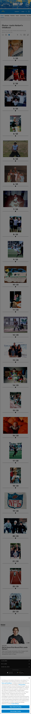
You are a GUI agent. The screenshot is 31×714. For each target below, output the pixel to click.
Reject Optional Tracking (15, 706)
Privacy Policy (22, 684)
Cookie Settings (15, 703)
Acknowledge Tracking (15, 711)
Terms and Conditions (7, 683)
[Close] (29, 678)
